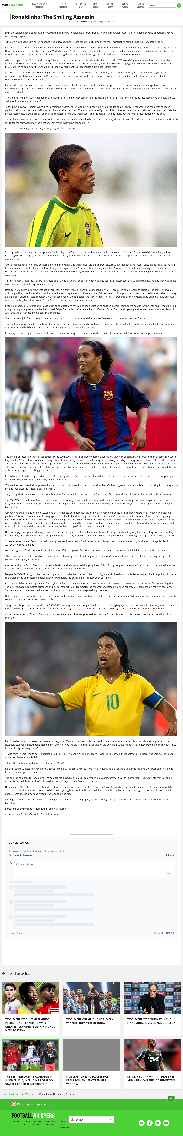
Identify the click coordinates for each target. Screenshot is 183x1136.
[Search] (179, 5)
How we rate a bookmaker (65, 1124)
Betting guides (125, 5)
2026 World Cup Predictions (39, 5)
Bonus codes (96, 5)
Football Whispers (11, 1094)
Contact (15, 1121)
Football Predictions (63, 5)
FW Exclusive (30, 1094)
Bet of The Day (81, 5)
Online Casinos (140, 5)
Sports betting (109, 5)
